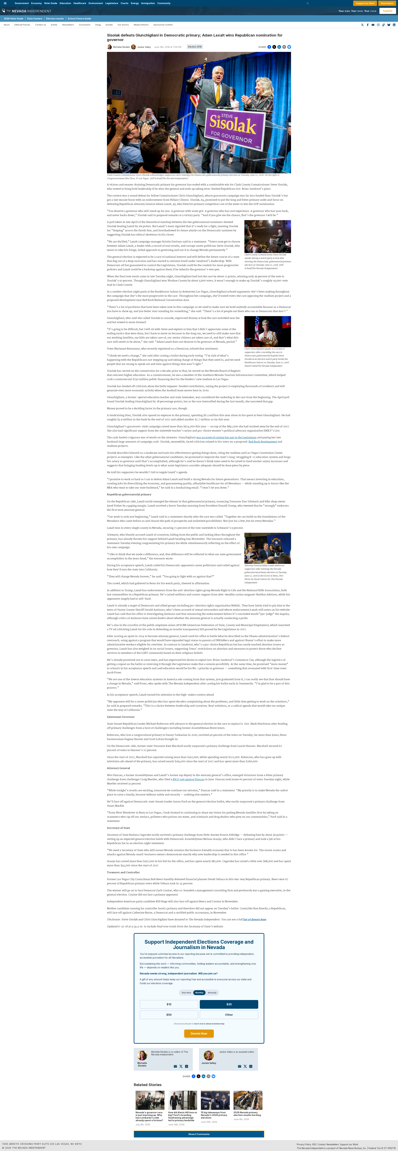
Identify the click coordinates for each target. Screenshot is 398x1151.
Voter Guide (50, 3)
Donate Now (199, 1033)
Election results (55, 18)
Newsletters (387, 3)
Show (199, 1134)
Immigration (148, 3)
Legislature (111, 3)
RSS (314, 1144)
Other (229, 1014)
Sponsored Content (163, 24)
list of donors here (254, 920)
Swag (98, 24)
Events (54, 24)
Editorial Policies (22, 24)
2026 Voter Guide (13, 18)
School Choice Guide (79, 18)
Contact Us (40, 24)
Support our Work (349, 1144)
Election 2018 (195, 46)
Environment (96, 3)
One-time (186, 992)
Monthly (199, 992)
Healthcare (80, 3)
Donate (109, 24)
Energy (135, 3)
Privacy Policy (304, 1144)
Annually (212, 992)
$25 (229, 1004)
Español (387, 10)
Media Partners (141, 24)
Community (163, 3)
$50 (169, 1014)
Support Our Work (365, 3)
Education (65, 3)
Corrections (84, 24)
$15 (169, 1004)
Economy (36, 3)
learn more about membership (209, 1024)
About (6, 24)
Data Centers (34, 18)
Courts (124, 3)
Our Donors (123, 24)
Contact (322, 1144)
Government (22, 3)
